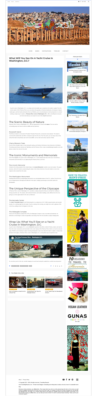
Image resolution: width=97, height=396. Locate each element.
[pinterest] (85, 1)
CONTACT (65, 51)
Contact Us (17, 1)
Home (9, 1)
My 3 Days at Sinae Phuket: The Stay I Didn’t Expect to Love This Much (77, 86)
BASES (37, 51)
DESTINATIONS (46, 51)
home (30, 51)
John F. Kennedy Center (17, 202)
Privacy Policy (26, 379)
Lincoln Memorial (38, 167)
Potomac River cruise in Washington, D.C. (36, 113)
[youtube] (79, 1)
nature (48, 124)
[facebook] (81, 1)
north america (13, 289)
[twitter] (83, 1)
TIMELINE (57, 51)
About (12, 1)
